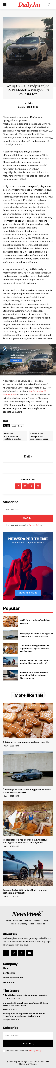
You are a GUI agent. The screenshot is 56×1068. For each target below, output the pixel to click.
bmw (20, 426)
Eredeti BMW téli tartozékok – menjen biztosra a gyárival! (35, 662)
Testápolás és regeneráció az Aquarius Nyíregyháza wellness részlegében (35, 648)
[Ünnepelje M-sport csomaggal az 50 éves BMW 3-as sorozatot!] (10, 635)
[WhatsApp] (38, 486)
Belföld (6, 1020)
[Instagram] (14, 953)
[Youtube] (29, 953)
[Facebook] (18, 486)
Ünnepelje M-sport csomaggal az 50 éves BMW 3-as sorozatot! (36, 635)
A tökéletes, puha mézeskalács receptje (26, 742)
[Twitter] (25, 486)
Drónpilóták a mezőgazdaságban (39, 438)
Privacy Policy (35, 525)
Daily (30, 103)
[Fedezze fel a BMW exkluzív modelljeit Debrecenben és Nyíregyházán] (10, 675)
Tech (5, 421)
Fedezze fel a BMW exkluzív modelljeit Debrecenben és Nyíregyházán (34, 675)
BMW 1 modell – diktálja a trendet (12, 438)
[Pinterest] (31, 486)
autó (14, 426)
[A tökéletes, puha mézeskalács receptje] (10, 621)
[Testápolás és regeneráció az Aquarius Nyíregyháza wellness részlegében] (10, 648)
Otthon (6, 999)
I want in (26, 518)
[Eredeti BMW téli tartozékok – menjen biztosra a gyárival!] (10, 662)
